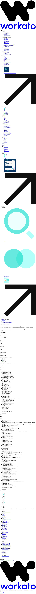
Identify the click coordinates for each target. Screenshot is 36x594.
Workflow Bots (4, 525)
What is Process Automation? (6, 545)
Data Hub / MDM (4, 528)
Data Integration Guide (5, 549)
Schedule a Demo (3, 332)
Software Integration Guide (6, 544)
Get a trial (3, 319)
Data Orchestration (4, 524)
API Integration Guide (5, 547)
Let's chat (3, 320)
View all (3, 115)
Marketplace (4, 539)
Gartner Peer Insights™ (5, 556)
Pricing (3, 514)
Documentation (4, 533)
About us (3, 513)
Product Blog (4, 538)
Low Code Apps (4, 526)
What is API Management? (6, 543)
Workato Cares (4, 517)
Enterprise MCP (4, 529)
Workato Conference (5, 532)
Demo (3, 531)
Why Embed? (4, 542)
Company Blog (4, 537)
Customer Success (4, 536)
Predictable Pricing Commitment (6, 519)
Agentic (3, 523)
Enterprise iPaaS (4, 521)
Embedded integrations (5, 522)
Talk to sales (7, 319)
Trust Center (4, 534)
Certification (4, 535)
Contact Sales (4, 552)
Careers (3, 516)
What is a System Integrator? (6, 546)
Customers (3, 515)
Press (3, 518)
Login (3, 317)
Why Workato (4, 512)
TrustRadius (3, 557)
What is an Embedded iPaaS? (6, 548)
